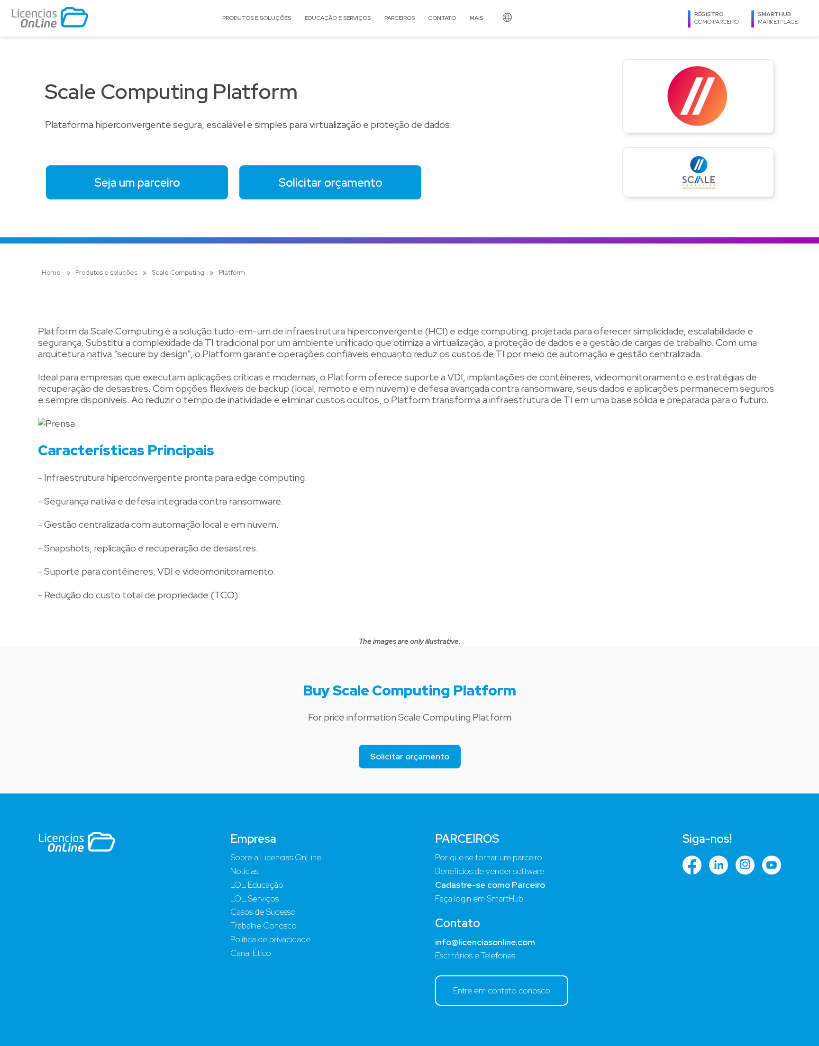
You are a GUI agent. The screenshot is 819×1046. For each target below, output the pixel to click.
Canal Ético (250, 952)
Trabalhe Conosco (263, 925)
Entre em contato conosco (501, 990)
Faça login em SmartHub (479, 898)
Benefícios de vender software (489, 871)
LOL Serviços (254, 898)
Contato (442, 18)
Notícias (244, 871)
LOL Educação (256, 884)
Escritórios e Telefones (475, 955)
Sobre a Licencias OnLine (275, 857)
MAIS (476, 18)
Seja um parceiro (137, 182)
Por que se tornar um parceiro (488, 857)
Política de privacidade (270, 939)
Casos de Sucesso (263, 911)
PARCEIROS (399, 18)
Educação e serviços (338, 18)
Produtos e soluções (256, 18)
